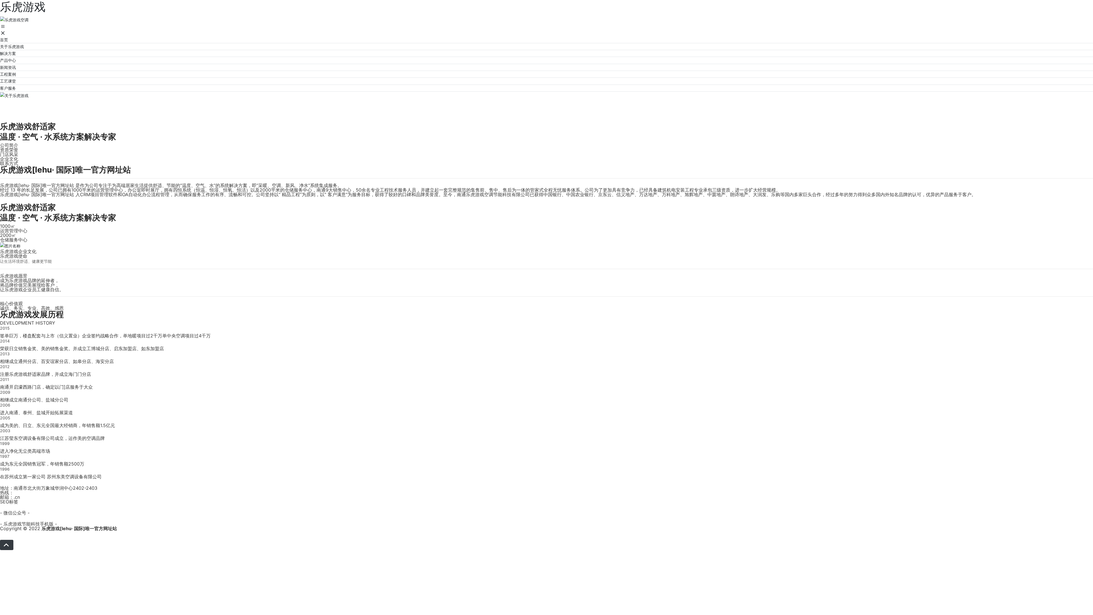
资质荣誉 (9, 150)
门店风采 (9, 154)
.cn (17, 497)
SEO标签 (9, 502)
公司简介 (9, 145)
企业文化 (9, 159)
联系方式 (9, 163)
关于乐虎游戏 (34, 105)
